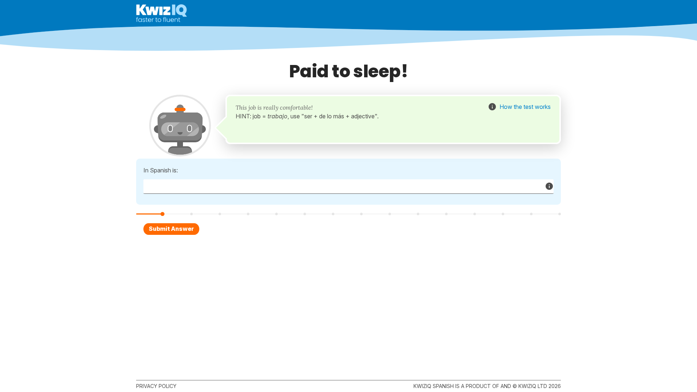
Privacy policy (156, 386)
